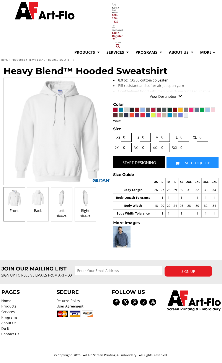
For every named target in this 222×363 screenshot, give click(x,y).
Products (18, 60)
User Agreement (70, 306)
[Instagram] (143, 302)
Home (4, 60)
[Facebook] (116, 302)
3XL (136, 147)
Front (14, 210)
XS (118, 137)
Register (117, 35)
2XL (117, 147)
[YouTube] (152, 302)
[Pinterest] (134, 302)
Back (38, 210)
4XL (155, 147)
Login (115, 32)
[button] (87, 52)
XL (195, 137)
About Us (8, 323)
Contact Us (10, 334)
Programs (9, 317)
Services (8, 311)
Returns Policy (68, 300)
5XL (175, 147)
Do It (5, 328)
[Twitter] (125, 302)
